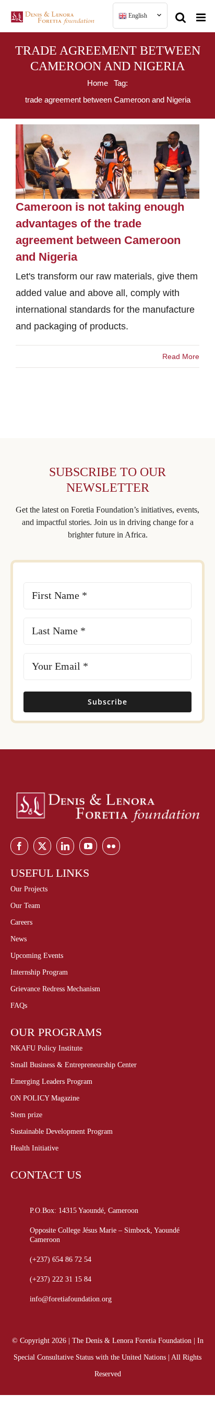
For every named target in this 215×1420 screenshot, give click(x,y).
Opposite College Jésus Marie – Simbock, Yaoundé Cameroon (105, 1235)
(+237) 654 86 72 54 (60, 1259)
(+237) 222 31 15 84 (60, 1279)
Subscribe (107, 702)
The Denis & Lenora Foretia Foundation (132, 1341)
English (137, 15)
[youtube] (88, 846)
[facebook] (19, 846)
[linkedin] (65, 846)
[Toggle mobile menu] (201, 13)
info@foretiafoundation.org (71, 1299)
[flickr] (111, 846)
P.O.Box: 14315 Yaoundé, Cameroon (84, 1210)
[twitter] (42, 846)
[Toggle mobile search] (180, 13)
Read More (180, 356)
